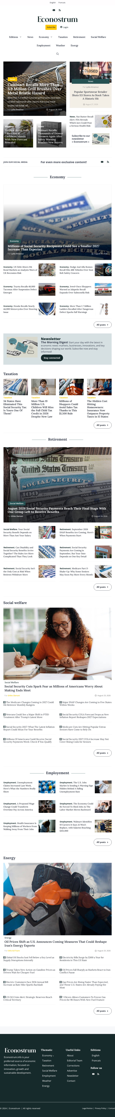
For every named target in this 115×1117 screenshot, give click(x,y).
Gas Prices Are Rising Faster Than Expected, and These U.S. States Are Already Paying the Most (84, 985)
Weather (60, 45)
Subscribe (51, 27)
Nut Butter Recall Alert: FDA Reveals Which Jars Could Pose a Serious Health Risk (81, 121)
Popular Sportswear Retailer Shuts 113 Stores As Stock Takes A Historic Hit (90, 95)
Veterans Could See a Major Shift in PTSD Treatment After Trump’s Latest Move (26, 716)
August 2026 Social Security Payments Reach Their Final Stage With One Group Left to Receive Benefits (57, 510)
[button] (58, 54)
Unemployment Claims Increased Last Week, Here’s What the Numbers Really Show (19, 787)
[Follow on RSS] (60, 10)
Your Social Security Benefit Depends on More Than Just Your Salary (17, 532)
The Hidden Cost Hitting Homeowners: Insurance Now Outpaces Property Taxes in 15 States (98, 408)
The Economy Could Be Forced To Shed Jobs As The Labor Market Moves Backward (76, 806)
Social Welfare (98, 37)
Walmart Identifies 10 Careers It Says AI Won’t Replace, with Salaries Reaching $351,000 (76, 826)
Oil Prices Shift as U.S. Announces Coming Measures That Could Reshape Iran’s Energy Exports (55, 943)
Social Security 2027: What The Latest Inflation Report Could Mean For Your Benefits (29, 728)
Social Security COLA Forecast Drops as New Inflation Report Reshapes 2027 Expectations (84, 716)
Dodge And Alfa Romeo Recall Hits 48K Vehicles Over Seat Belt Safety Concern (76, 270)
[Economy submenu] (53, 1055)
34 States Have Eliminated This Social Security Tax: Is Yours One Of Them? (15, 407)
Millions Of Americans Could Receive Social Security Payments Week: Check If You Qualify (27, 740)
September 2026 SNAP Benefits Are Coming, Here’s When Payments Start (76, 532)
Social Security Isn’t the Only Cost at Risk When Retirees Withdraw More (19, 571)
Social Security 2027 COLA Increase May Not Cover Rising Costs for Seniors (84, 740)
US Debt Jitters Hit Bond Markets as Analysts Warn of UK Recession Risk (20, 270)
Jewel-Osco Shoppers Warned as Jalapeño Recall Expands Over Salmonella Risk (75, 289)
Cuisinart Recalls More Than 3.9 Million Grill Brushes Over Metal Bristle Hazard (35, 88)
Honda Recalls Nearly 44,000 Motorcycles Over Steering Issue (20, 309)
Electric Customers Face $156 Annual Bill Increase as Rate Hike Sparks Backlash (25, 983)
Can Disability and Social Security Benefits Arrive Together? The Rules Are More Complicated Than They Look (18, 552)
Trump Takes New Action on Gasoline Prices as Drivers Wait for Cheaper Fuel (29, 971)
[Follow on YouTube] (54, 10)
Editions (13, 37)
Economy (44, 37)
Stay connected (52, 357)
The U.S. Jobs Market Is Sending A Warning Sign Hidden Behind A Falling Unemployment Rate (76, 787)
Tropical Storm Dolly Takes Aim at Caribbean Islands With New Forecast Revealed (17, 136)
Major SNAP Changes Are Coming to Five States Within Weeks (85, 703)
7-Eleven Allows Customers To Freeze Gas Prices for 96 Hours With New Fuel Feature (82, 998)
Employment (43, 45)
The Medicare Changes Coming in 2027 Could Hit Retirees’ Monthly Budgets (28, 703)
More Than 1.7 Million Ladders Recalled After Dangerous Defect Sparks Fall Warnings (76, 309)
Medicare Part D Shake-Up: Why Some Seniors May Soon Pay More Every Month (76, 571)
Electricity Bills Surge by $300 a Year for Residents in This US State (82, 958)
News (30, 37)
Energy (74, 45)
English (53, 2)
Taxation (63, 37)
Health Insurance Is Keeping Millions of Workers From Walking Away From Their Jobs (20, 826)
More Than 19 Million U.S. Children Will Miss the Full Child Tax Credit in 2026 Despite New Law (42, 408)
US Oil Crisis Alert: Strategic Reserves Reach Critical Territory (27, 998)
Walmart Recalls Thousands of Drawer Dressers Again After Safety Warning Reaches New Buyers (50, 136)
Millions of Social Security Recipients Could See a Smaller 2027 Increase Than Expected (53, 247)
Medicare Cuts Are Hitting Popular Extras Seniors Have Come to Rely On (83, 728)
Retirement (79, 37)
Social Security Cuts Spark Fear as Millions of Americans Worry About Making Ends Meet (53, 688)
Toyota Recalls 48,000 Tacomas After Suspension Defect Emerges (20, 289)
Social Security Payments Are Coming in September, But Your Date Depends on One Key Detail (73, 552)
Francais (61, 2)
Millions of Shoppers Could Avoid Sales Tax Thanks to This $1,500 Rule (68, 407)
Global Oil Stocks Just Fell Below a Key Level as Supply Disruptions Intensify (28, 958)
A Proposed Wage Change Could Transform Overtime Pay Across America (18, 806)
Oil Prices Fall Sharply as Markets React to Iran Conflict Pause (85, 971)
